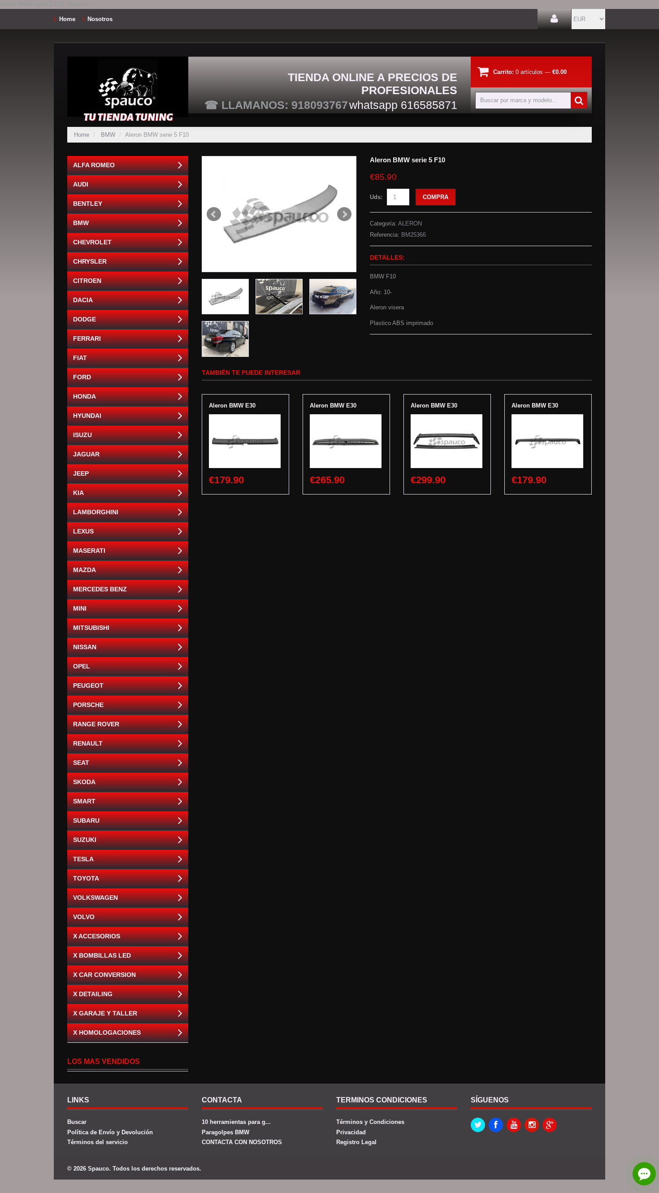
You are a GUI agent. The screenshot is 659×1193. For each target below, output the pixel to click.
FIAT (80, 357)
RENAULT (88, 743)
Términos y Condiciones (370, 1122)
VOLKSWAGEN (95, 897)
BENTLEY (87, 203)
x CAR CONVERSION (104, 974)
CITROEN (87, 280)
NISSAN (84, 647)
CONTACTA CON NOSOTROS (242, 1142)
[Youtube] (514, 1125)
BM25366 (413, 234)
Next (344, 214)
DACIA (83, 300)
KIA (78, 492)
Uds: (376, 197)
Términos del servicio (97, 1142)
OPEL (81, 666)
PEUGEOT (88, 685)
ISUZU (82, 434)
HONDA (84, 396)
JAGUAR (86, 454)
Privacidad (351, 1132)
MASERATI (89, 550)
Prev (214, 214)
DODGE (84, 319)
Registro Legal (356, 1142)
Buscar (77, 1122)
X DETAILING (93, 994)
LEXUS (83, 531)
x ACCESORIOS (96, 936)
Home (67, 19)
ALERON (410, 223)
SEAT (81, 762)
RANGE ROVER (96, 724)
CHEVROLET (92, 242)
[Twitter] (478, 1125)
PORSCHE (88, 704)
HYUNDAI (87, 415)
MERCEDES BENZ (100, 589)
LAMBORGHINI (95, 512)
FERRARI (87, 338)
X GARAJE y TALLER (105, 1013)
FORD (82, 377)
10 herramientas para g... (236, 1122)
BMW (108, 134)
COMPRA (435, 197)
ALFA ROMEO (94, 165)
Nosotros (100, 19)
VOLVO (84, 916)
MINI (80, 608)
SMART (84, 801)
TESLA (83, 859)
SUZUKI (84, 839)
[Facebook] (496, 1125)
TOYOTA (86, 878)
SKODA (84, 781)
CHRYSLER (90, 261)
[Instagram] (532, 1125)
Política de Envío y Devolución (110, 1132)
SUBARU (86, 820)
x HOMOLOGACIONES (107, 1032)
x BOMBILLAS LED (102, 955)
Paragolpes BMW (225, 1132)
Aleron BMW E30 (232, 405)
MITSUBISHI (91, 627)
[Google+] (549, 1125)
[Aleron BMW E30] (245, 418)
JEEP (81, 473)
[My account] (554, 19)
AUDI (80, 184)
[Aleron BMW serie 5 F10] (279, 214)
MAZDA (84, 569)
